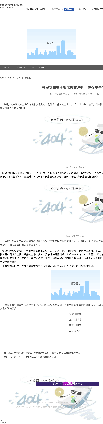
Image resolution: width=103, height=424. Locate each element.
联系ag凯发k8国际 (28, 395)
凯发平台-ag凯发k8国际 (36, 9)
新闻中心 (69, 9)
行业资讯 (42, 67)
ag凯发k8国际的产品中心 (79, 392)
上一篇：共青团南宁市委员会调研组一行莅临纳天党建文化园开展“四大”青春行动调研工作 (40, 353)
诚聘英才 (12, 395)
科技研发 (83, 9)
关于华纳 (56, 9)
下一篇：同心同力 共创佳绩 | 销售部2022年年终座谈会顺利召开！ (29, 357)
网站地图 (3, 423)
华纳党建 (18, 67)
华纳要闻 (6, 67)
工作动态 (30, 67)
